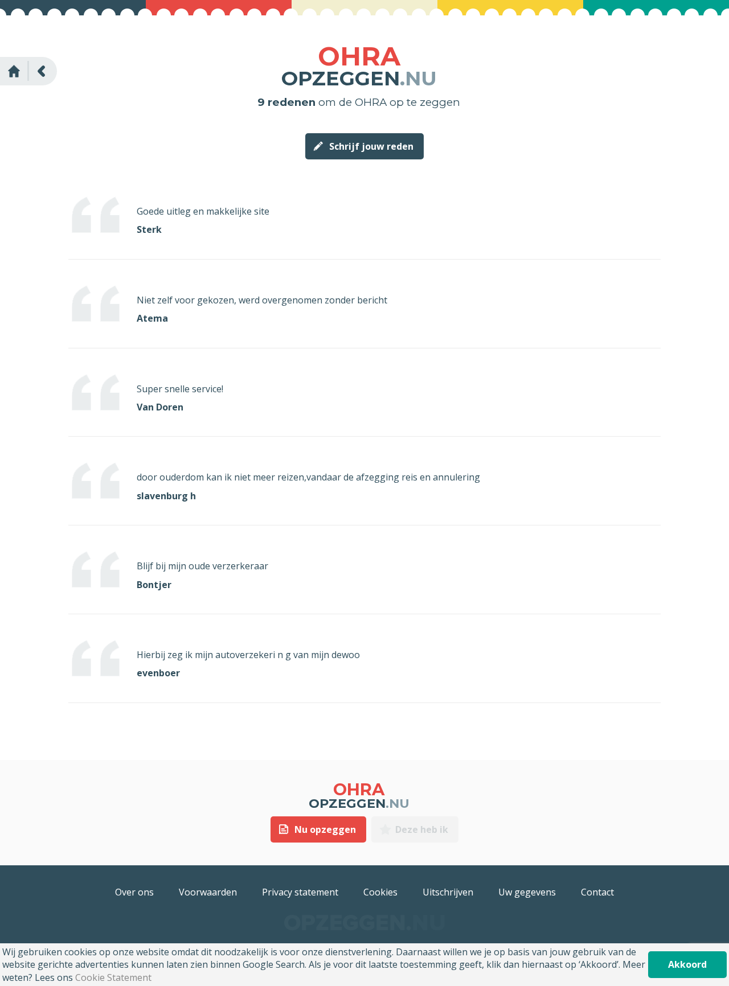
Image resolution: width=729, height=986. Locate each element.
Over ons (134, 892)
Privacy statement (300, 892)
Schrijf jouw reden (371, 146)
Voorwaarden (208, 892)
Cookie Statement (113, 977)
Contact (597, 892)
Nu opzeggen (325, 829)
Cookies (380, 892)
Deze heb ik (421, 829)
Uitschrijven (448, 892)
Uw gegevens (527, 892)
